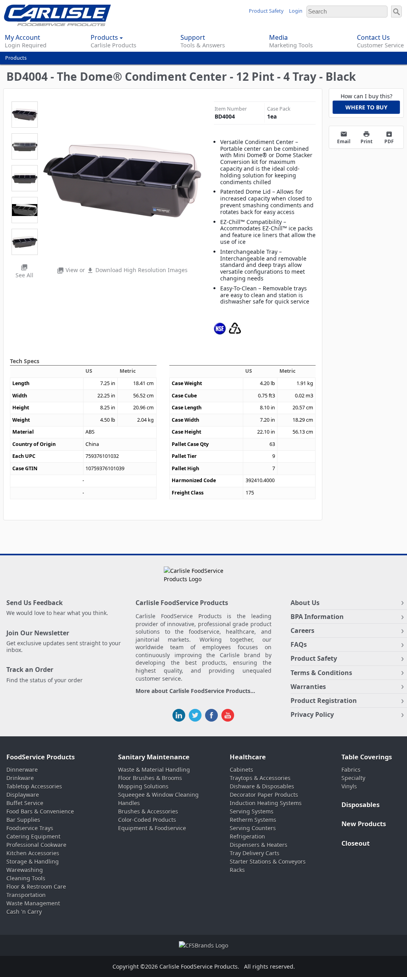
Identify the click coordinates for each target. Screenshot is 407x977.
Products (16, 57)
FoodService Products (40, 757)
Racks (237, 870)
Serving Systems (251, 811)
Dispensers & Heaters (258, 845)
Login (295, 11)
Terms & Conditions (321, 672)
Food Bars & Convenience (40, 811)
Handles (129, 803)
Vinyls (349, 786)
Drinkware (20, 778)
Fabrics (350, 769)
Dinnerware (22, 769)
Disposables (360, 804)
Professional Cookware (36, 845)
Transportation (26, 895)
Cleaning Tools (25, 878)
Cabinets (241, 769)
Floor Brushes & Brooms (150, 778)
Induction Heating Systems (266, 803)
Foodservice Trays (29, 828)
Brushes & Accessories (148, 811)
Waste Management (33, 903)
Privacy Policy (312, 714)
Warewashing (24, 870)
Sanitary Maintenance (154, 757)
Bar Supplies (23, 819)
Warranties (308, 686)
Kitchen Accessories (32, 853)
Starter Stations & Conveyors (268, 861)
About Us (305, 602)
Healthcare (248, 757)
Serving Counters (253, 828)
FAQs (299, 644)
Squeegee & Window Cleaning (158, 794)
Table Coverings (366, 757)
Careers (302, 630)
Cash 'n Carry (24, 911)
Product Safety (266, 11)
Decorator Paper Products (264, 794)
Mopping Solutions (143, 786)
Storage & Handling (32, 861)
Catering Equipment (33, 836)
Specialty (353, 778)
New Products (363, 823)
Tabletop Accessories (34, 786)
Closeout (355, 843)
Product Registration (324, 700)
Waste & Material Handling (154, 769)
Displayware (22, 794)
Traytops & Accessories (260, 778)
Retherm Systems (253, 819)
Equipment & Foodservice (152, 828)
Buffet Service (24, 803)
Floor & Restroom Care (36, 886)
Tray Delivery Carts (254, 853)
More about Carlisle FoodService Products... (195, 691)
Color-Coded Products (147, 819)
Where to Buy (366, 107)
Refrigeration (247, 836)
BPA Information (317, 616)
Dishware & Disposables (262, 786)
